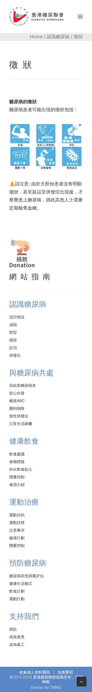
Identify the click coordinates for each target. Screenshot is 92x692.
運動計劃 (17, 598)
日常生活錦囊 (20, 423)
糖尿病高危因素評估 (26, 575)
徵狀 (13, 340)
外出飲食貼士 (20, 469)
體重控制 (17, 477)
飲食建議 (17, 454)
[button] (80, 16)
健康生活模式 (20, 583)
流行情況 (17, 317)
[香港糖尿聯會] (36, 16)
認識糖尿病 (58, 36)
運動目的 (17, 514)
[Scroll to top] (81, 681)
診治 (13, 347)
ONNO (55, 687)
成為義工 (17, 644)
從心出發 (17, 393)
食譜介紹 (17, 484)
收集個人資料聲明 (34, 672)
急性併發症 (18, 416)
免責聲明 (65, 672)
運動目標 (17, 522)
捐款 (13, 629)
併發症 (15, 355)
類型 (13, 332)
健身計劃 (17, 537)
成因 (13, 324)
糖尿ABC (17, 400)
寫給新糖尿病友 (22, 385)
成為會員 (17, 636)
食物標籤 (17, 461)
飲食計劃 (17, 591)
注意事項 (17, 530)
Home (36, 36)
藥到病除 (17, 408)
